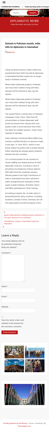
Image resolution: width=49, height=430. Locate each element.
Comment (6, 253)
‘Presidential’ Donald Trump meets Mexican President (21, 223)
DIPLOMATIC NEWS (24, 21)
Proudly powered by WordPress (15, 423)
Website (4, 307)
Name (4, 286)
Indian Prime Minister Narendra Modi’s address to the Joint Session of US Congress (24, 216)
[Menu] (3, 2)
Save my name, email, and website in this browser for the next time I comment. (12, 323)
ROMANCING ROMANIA (9, 7)
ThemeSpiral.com (24, 426)
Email (4, 296)
